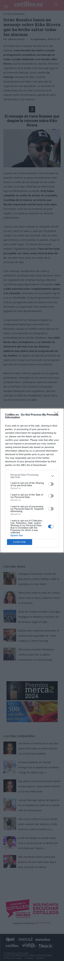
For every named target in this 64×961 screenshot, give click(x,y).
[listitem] (32, 476)
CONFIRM (19, 542)
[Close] (57, 415)
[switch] (51, 484)
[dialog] (32, 480)
